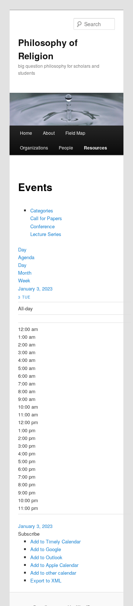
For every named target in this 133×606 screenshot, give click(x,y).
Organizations (34, 147)
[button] (29, 533)
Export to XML (45, 580)
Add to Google (45, 549)
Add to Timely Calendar (55, 541)
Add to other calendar (53, 572)
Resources (95, 147)
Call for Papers (46, 218)
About (49, 133)
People (66, 147)
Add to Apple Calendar (54, 564)
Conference (42, 226)
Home (26, 133)
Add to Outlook (46, 557)
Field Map (75, 133)
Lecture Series (45, 233)
